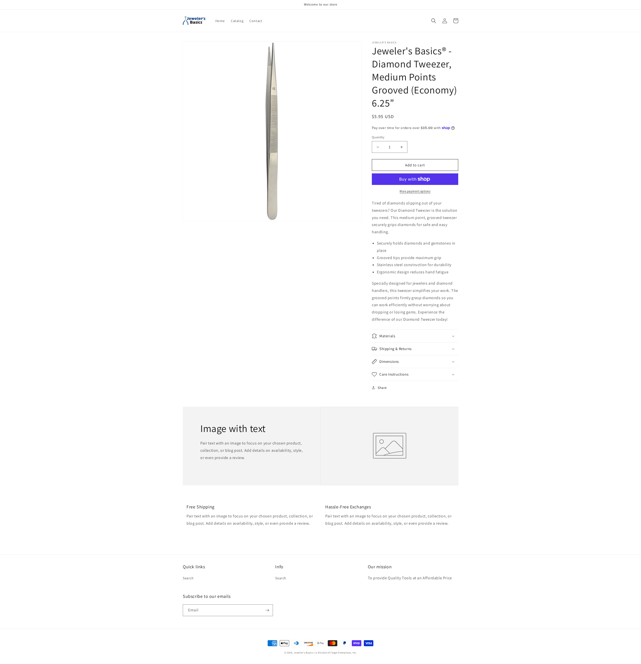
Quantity (378, 137)
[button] (433, 20)
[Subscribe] (267, 610)
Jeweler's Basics (303, 652)
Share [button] (382, 387)
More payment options (415, 191)
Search (188, 578)
